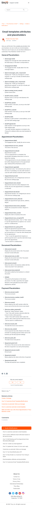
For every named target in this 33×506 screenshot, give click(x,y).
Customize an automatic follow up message (13, 404)
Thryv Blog (16, 486)
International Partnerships (16, 483)
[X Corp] (4, 373)
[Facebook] (2, 373)
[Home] (5, 2)
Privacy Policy (16, 481)
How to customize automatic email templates (14, 407)
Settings (22, 23)
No (20, 382)
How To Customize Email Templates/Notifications (15, 401)
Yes (12, 382)
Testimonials (16, 488)
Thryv (3, 23)
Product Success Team (12, 39)
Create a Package (6, 398)
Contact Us (16, 476)
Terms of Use (16, 479)
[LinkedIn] (7, 373)
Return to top (5, 391)
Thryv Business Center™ (12, 23)
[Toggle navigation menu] (28, 3)
